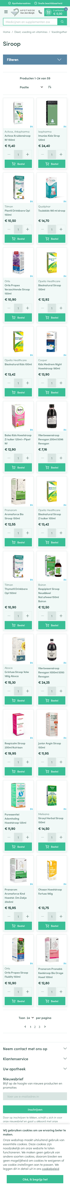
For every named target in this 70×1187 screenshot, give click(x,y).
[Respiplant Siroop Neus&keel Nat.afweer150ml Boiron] (52, 566)
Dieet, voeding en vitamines (30, 32)
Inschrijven (35, 1109)
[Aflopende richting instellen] (49, 87)
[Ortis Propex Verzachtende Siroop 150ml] (18, 263)
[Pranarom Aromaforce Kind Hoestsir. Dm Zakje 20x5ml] (18, 871)
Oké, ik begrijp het (35, 1179)
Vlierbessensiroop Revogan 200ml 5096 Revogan (50, 439)
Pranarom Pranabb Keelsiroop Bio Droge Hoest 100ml (50, 973)
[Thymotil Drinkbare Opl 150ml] (18, 566)
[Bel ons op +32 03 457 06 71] (40, 12)
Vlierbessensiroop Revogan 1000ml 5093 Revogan (51, 672)
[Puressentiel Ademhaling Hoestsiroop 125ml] (18, 795)
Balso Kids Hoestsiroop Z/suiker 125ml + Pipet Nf (18, 439)
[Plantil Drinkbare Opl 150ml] (18, 188)
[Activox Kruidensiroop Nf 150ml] (18, 113)
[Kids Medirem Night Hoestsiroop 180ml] (52, 341)
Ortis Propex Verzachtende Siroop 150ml (17, 289)
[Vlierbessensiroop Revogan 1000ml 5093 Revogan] (52, 649)
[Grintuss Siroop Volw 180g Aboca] (18, 649)
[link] (26, 1026)
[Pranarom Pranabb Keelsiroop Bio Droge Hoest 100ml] (52, 950)
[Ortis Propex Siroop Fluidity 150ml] (18, 950)
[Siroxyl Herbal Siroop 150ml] (52, 795)
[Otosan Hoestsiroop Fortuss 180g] (52, 871)
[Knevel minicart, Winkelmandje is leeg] (48, 12)
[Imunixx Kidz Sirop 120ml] (52, 113)
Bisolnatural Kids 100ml (18, 364)
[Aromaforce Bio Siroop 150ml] (18, 491)
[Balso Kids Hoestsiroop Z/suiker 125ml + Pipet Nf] (18, 416)
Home (6, 32)
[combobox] (30, 21)
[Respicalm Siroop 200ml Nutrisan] (18, 724)
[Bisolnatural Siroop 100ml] (52, 263)
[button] (35, 60)
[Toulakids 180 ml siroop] (52, 188)
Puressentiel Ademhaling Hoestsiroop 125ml (15, 818)
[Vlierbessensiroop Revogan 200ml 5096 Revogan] (52, 416)
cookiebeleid (50, 1168)
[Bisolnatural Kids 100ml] (18, 341)
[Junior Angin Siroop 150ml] (52, 724)
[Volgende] (44, 1026)
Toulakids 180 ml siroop (51, 210)
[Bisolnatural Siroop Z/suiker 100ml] (52, 491)
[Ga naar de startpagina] (23, 12)
